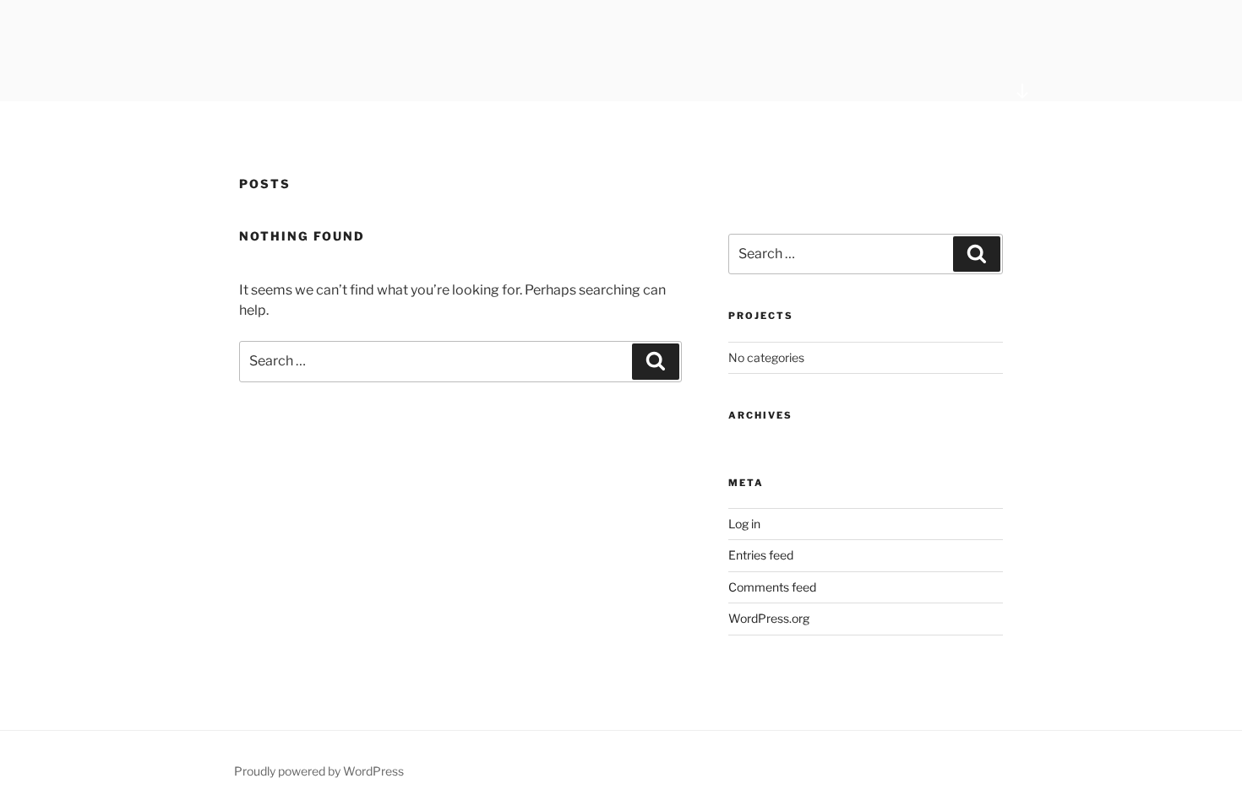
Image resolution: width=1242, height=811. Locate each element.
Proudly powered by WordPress (319, 771)
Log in (744, 523)
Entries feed (760, 555)
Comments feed (772, 587)
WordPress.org (768, 618)
